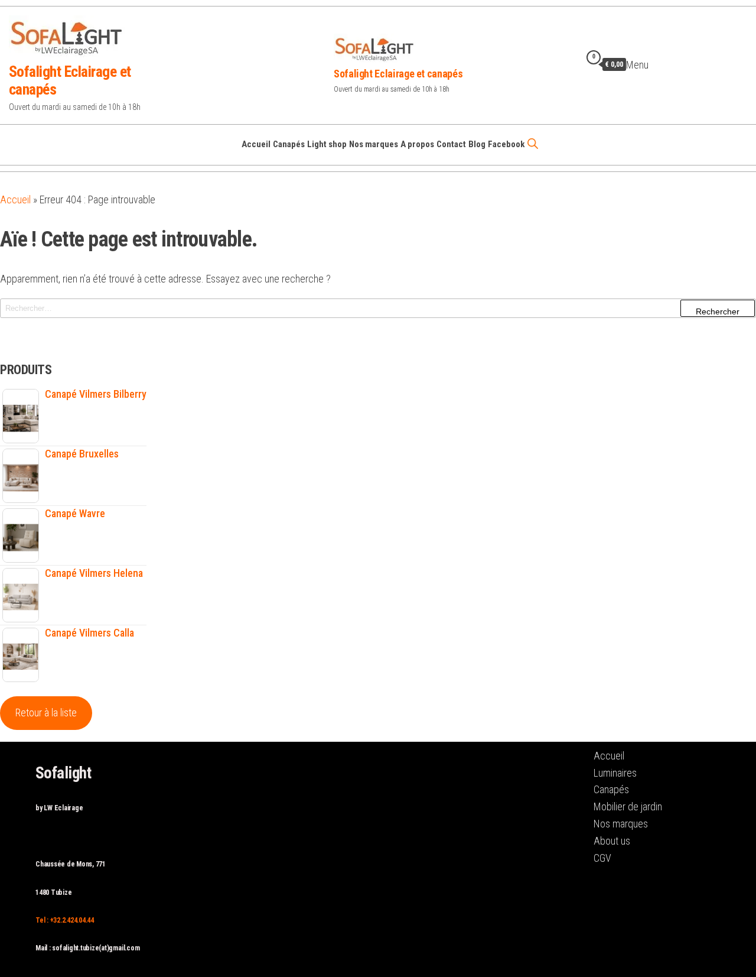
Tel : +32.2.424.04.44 (64, 920)
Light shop (327, 144)
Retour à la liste (46, 712)
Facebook (506, 144)
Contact (451, 144)
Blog (476, 144)
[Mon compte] (570, 64)
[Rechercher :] (378, 308)
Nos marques (373, 144)
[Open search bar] (533, 143)
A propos (417, 144)
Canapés (289, 144)
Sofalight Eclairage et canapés (398, 73)
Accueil (256, 144)
